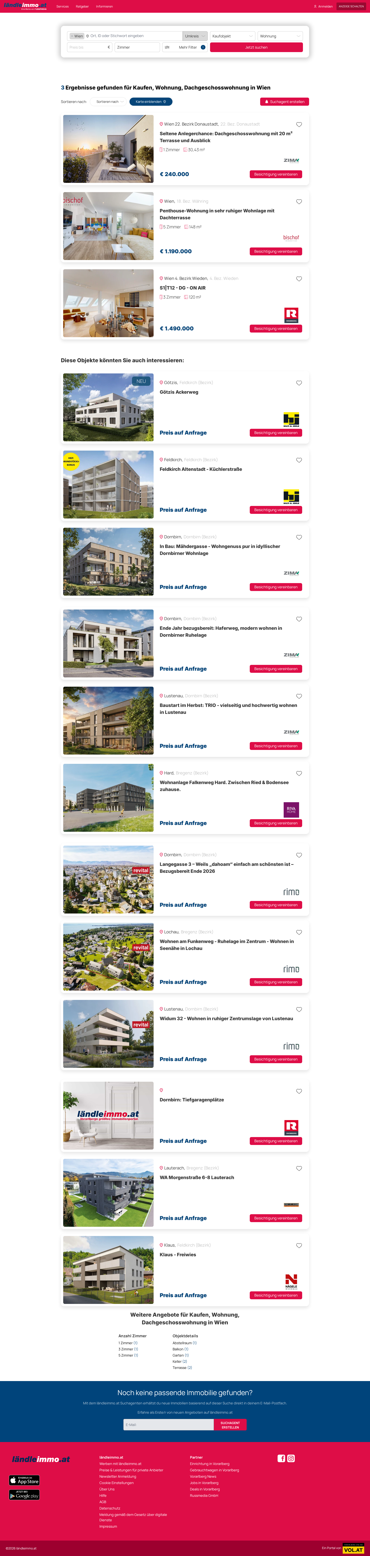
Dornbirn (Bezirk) (200, 537)
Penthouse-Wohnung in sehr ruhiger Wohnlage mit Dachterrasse (217, 214)
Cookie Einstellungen (116, 1482)
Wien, (170, 201)
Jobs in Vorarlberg (204, 1482)
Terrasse (182, 1367)
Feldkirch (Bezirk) (196, 382)
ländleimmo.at (111, 1457)
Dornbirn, (173, 537)
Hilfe (103, 1495)
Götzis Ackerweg (179, 392)
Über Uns (106, 1489)
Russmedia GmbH (204, 1495)
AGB (102, 1501)
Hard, (169, 773)
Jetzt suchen (256, 47)
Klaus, (170, 1245)
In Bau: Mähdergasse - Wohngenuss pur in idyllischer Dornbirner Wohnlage (220, 550)
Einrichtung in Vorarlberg (210, 1463)
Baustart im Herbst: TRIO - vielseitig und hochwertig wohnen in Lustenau (228, 708)
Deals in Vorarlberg (205, 1489)
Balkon (181, 1349)
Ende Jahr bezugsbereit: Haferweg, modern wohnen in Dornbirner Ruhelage (221, 631)
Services (62, 6)
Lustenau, (174, 696)
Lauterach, (175, 1168)
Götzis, (171, 382)
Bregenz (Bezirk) (192, 773)
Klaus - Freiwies (178, 1254)
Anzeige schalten (351, 6)
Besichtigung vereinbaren (276, 174)
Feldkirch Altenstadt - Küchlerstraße (201, 469)
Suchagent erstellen (287, 101)
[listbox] (195, 36)
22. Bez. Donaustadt (240, 124)
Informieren (104, 6)
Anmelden (325, 6)
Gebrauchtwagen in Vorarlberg (214, 1470)
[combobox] (131, 36)
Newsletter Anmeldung (117, 1476)
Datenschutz (109, 1508)
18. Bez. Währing (192, 201)
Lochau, (172, 932)
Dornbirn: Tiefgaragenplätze (192, 1100)
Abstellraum (185, 1343)
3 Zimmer (128, 1349)
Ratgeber (82, 6)
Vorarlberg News (203, 1476)
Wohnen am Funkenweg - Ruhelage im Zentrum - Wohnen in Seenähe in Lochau (227, 945)
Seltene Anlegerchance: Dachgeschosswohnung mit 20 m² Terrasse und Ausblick (226, 137)
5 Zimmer (128, 1355)
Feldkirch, (174, 460)
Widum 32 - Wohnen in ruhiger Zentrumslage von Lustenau (226, 1018)
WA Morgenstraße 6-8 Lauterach (197, 1177)
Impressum (108, 1526)
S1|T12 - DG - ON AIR (183, 288)
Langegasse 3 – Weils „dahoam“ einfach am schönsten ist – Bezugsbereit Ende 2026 (226, 867)
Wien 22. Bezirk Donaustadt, (192, 124)
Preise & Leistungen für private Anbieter (131, 1470)
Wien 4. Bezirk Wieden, (186, 278)
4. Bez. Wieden (224, 278)
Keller (180, 1361)
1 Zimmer (128, 1343)
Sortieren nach (108, 101)
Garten (181, 1355)
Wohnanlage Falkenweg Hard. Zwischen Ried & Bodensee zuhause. (224, 786)
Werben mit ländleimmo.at (120, 1463)
